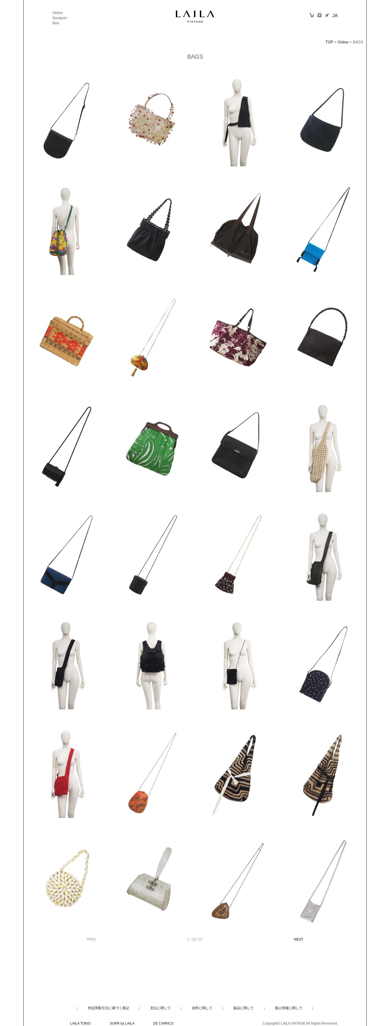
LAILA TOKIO (80, 1023)
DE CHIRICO (163, 1023)
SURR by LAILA (122, 1023)
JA (335, 15)
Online (58, 13)
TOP (329, 42)
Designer (60, 18)
